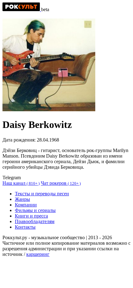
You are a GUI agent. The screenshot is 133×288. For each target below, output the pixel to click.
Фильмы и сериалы (35, 210)
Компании (26, 204)
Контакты (25, 227)
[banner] (21, 9)
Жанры (22, 199)
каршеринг (37, 254)
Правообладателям (34, 221)
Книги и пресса (31, 215)
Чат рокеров (61, 183)
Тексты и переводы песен (42, 193)
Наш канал (21, 183)
